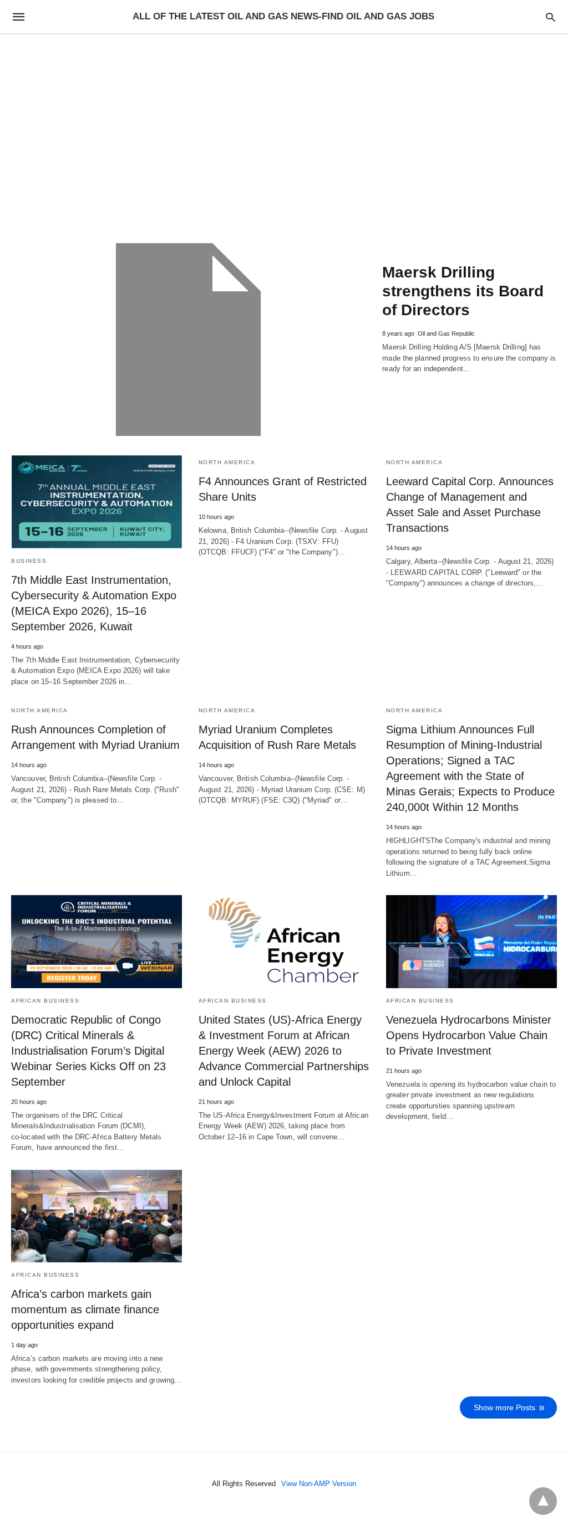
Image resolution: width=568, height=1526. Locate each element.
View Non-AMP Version (318, 1483)
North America (227, 462)
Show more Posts (504, 1407)
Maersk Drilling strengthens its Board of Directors (463, 291)
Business (29, 561)
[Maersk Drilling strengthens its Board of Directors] (188, 339)
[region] (284, 128)
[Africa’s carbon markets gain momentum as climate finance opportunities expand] (96, 1216)
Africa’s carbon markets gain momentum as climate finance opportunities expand (85, 1309)
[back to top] (543, 1501)
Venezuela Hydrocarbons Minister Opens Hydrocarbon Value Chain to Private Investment (468, 1035)
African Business (45, 1001)
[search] (550, 17)
